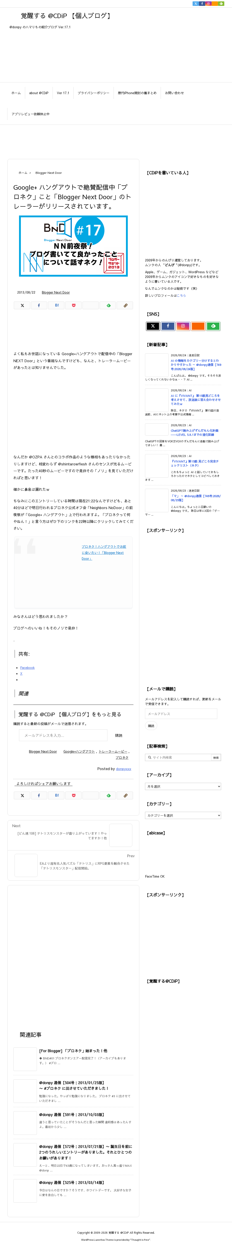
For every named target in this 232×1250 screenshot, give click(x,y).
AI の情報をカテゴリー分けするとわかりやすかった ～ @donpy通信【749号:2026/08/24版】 (196, 365)
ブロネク (122, 757)
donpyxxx (123, 768)
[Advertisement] (116, 139)
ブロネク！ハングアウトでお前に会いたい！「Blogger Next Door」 (104, 552)
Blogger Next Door (49, 173)
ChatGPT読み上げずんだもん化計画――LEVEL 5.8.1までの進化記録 (194, 433)
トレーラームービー (113, 751)
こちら (181, 295)
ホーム (23, 173)
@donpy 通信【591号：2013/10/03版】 (72, 1114)
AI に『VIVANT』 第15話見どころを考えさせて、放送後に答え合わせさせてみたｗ (196, 400)
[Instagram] (208, 3)
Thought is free (140, 1239)
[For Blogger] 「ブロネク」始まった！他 (73, 1050)
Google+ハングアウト (79, 751)
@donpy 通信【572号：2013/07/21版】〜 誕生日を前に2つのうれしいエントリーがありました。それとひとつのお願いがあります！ (85, 1152)
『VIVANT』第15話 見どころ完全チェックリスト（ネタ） (195, 463)
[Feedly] (221, 3)
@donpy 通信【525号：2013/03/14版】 (72, 1182)
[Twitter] (196, 3)
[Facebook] (202, 3)
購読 (118, 735)
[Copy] (125, 305)
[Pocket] (73, 305)
